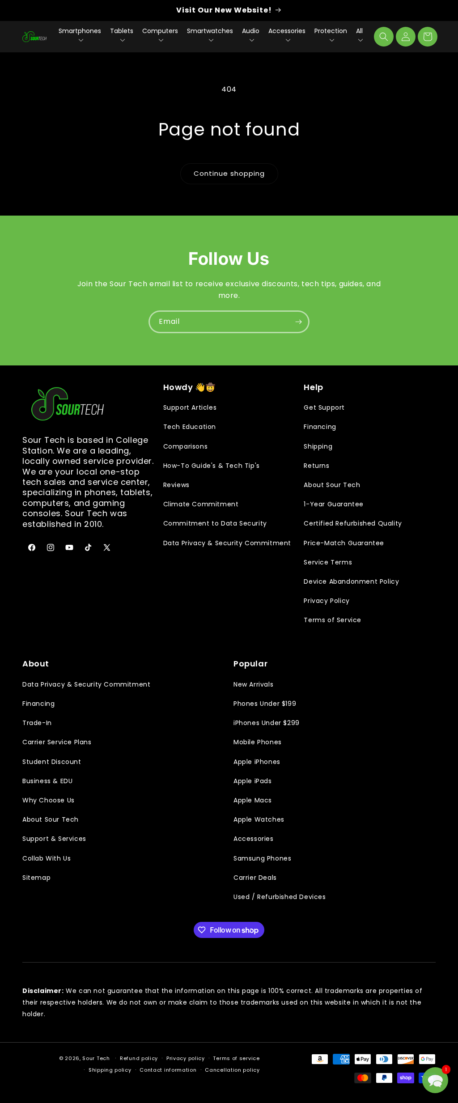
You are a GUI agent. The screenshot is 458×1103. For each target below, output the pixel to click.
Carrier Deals (255, 877)
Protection (330, 30)
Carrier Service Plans (57, 742)
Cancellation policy (232, 1069)
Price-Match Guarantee (344, 543)
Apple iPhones (256, 761)
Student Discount (51, 761)
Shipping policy (110, 1069)
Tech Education (189, 426)
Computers (160, 30)
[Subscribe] (298, 321)
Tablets (121, 30)
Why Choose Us (48, 800)
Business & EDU (47, 780)
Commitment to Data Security (215, 523)
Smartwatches (210, 30)
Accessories (286, 30)
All (359, 30)
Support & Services (54, 838)
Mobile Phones (257, 742)
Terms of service (236, 1058)
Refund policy (139, 1058)
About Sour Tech (332, 484)
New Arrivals (253, 684)
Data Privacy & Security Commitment (227, 543)
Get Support (324, 407)
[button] (384, 37)
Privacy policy (185, 1058)
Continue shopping (229, 173)
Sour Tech (96, 1058)
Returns (316, 465)
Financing (320, 426)
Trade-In (37, 722)
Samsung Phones (262, 858)
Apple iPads (252, 780)
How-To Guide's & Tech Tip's (211, 465)
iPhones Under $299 (266, 722)
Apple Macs (252, 800)
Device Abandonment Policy (351, 581)
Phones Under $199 (264, 703)
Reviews (176, 484)
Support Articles (190, 407)
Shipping (318, 446)
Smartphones (80, 30)
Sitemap (36, 877)
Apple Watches (258, 819)
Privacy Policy (326, 600)
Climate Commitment (201, 504)
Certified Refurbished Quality (353, 523)
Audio (250, 30)
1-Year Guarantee (334, 504)
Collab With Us (46, 858)
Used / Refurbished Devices (279, 896)
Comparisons (185, 446)
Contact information (168, 1069)
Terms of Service (332, 619)
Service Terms (328, 562)
